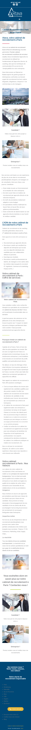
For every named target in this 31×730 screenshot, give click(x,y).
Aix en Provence (9, 692)
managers (23, 180)
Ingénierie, (9, 266)
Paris (5, 684)
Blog (5, 719)
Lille (5, 696)
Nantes (6, 701)
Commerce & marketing (20, 266)
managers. (18, 84)
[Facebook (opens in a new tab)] (14, 4)
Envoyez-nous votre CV (11, 714)
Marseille (7, 689)
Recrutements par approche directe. (15, 243)
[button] (19, 19)
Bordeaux (7, 703)
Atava (22, 728)
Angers (6, 699)
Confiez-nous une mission (11, 717)
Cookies (9, 725)
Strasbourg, (17, 49)
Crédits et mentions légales (17, 725)
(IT (4, 266)
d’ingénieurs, (13, 81)
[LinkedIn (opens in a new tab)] (16, 4)
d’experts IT (21, 81)
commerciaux (6, 84)
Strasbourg (7, 687)
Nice (5, 694)
